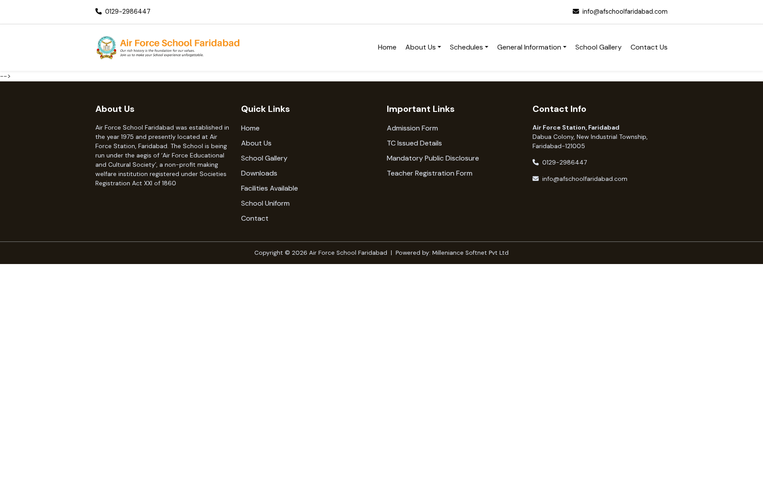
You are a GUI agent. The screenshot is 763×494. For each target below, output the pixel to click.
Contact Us (649, 47)
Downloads (259, 173)
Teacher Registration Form (429, 173)
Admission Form (412, 128)
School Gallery (598, 47)
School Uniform (265, 203)
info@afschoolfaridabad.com (625, 11)
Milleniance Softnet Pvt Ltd (470, 253)
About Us (256, 143)
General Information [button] (529, 47)
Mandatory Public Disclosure (433, 158)
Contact (254, 218)
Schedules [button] (466, 47)
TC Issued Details (414, 143)
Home (387, 47)
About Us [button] (420, 47)
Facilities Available (269, 188)
